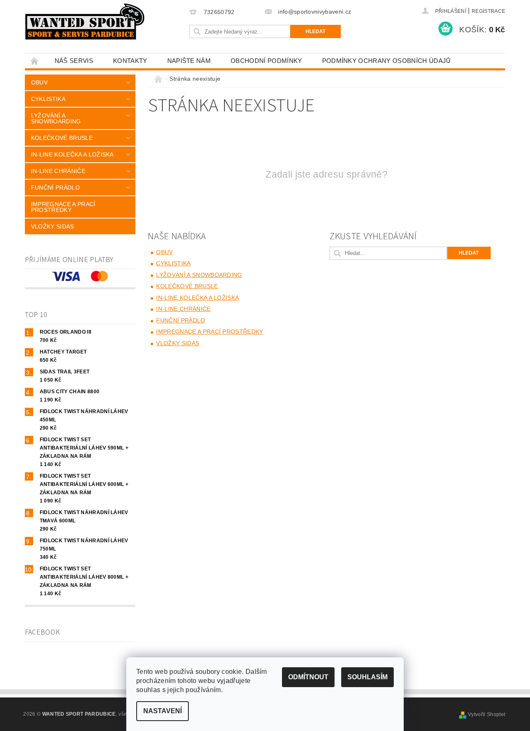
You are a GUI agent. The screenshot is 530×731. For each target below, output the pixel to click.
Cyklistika (48, 99)
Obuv (39, 82)
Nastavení (162, 710)
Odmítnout (308, 677)
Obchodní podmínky (266, 60)
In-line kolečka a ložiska (72, 154)
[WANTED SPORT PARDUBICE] (85, 21)
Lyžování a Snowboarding (56, 118)
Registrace (488, 11)
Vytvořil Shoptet (486, 714)
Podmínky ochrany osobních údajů (386, 60)
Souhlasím (367, 677)
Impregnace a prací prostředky (63, 207)
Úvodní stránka (35, 60)
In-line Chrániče (58, 171)
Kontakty (130, 60)
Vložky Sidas (52, 226)
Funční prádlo (55, 187)
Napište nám (189, 60)
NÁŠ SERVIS (74, 60)
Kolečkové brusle (62, 138)
